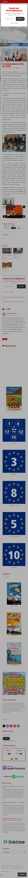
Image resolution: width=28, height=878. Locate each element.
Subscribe (20, 18)
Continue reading (14, 23)
